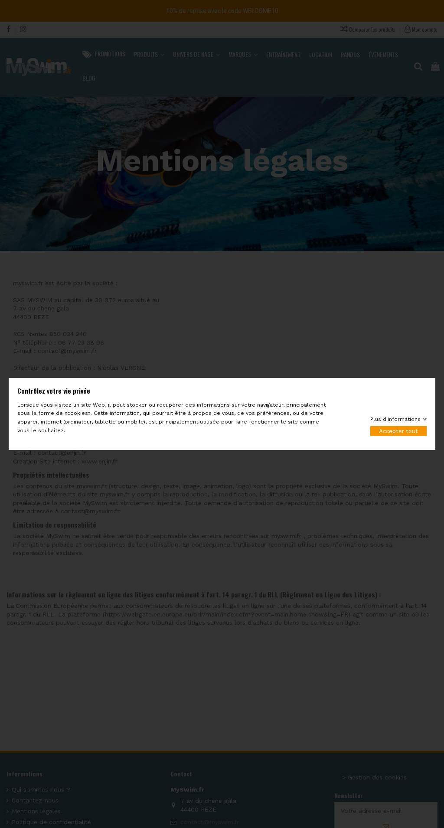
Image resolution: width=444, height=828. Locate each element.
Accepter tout (398, 431)
